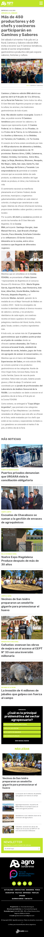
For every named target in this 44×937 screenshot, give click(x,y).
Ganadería (30, 890)
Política (18, 893)
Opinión (22, 896)
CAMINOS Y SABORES (36, 85)
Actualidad (8, 890)
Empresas (27, 893)
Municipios (9, 893)
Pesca (37, 890)
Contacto (28, 899)
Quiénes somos (17, 899)
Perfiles (35, 893)
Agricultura (20, 890)
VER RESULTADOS (22, 741)
